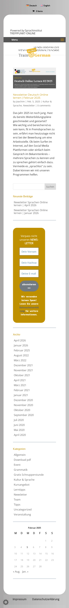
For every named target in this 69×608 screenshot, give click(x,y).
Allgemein (20, 455)
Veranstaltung (22, 514)
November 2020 (23, 405)
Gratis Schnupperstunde (29, 474)
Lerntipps (19, 489)
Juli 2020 (19, 420)
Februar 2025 (22, 350)
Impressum (19, 599)
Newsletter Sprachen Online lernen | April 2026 (31, 204)
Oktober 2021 (22, 375)
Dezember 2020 (23, 400)
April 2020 (20, 435)
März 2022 (20, 360)
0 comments (44, 105)
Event (17, 465)
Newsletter (29, 105)
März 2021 (20, 385)
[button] (6, 602)
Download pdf (22, 460)
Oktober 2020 (22, 410)
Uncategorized (23, 509)
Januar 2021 (21, 395)
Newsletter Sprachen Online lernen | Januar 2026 (31, 211)
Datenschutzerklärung (45, 599)
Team (17, 499)
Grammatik (20, 469)
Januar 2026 (21, 345)
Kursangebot (22, 484)
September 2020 (24, 415)
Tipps (17, 504)
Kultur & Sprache (24, 479)
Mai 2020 (19, 430)
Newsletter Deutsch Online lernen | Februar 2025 (30, 96)
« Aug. (16, 571)
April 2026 (20, 340)
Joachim (20, 101)
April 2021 (20, 380)
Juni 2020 (19, 425)
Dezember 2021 (23, 365)
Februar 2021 (22, 390)
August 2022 (21, 355)
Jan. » (25, 571)
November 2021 (23, 370)
